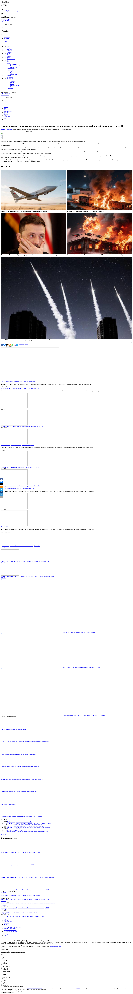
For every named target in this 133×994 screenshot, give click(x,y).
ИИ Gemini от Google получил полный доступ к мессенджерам (17, 445)
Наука (8, 53)
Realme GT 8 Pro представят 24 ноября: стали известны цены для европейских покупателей (30, 823)
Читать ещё (4, 834)
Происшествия (11, 59)
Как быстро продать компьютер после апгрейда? (19, 822)
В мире (5, 41)
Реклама (6, 924)
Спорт (8, 61)
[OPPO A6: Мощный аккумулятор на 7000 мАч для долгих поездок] (30, 380)
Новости (3, 955)
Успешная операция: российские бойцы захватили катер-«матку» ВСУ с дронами (22, 426)
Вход (2, 19)
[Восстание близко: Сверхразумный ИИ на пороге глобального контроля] (14, 408)
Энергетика (13, 82)
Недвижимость (11, 54)
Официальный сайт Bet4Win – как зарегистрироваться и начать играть (25, 829)
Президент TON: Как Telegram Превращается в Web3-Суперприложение (20, 467)
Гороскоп (9, 49)
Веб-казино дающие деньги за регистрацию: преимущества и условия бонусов (27, 831)
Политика (6, 39)
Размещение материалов (10, 928)
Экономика (7, 37)
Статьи (8, 63)
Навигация (6, 1)
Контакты (6, 923)
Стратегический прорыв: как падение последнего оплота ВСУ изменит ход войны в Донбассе (25, 864)
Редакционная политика (10, 930)
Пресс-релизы (13, 67)
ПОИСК (5, 33)
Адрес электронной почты (8, 991)
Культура (9, 52)
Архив (5, 935)
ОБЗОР (5, 30)
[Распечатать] (2, 138)
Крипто (12, 84)
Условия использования (10, 925)
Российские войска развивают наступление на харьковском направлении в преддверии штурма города (28, 877)
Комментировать (23, 344)
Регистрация (6, 19)
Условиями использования (34, 988)
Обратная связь (5, 20)
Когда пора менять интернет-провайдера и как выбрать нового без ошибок (20, 486)
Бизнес (11, 79)
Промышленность (14, 85)
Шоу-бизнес (10, 77)
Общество (6, 38)
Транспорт (12, 81)
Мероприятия (13, 64)
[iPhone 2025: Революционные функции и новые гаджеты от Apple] (14, 508)
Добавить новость (5, 21)
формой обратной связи (55, 946)
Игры (11, 72)
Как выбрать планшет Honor (14, 830)
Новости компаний (15, 66)
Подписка (6, 932)
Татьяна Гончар (19, 131)
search (2, 949)
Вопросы (6, 934)
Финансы (12, 86)
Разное (8, 60)
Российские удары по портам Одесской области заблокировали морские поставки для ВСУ (25, 889)
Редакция (6, 919)
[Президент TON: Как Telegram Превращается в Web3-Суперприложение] (14, 466)
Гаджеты (12, 71)
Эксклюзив (10, 88)
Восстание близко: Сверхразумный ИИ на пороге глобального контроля (20, 388)
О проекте (6, 920)
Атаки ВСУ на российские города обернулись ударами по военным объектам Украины (23, 916)
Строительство (11, 68)
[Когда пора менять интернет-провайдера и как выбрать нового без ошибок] (14, 484)
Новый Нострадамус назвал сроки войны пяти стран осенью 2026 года (19, 912)
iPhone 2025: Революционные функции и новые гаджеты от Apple (18, 488)
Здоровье (9, 50)
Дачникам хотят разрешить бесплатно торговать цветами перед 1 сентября (20, 852)
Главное (6, 107)
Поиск (5, 4)
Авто (8, 46)
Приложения (13, 74)
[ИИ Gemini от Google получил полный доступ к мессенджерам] (14, 443)
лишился (30, 143)
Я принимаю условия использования (12, 986)
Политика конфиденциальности (12, 927)
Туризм (9, 75)
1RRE (78, 988)
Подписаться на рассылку (7, 992)
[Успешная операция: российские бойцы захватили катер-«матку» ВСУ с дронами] (14, 425)
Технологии (10, 70)
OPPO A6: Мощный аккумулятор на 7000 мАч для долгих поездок (18, 381)
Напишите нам (8, 921)
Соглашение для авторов (10, 931)
